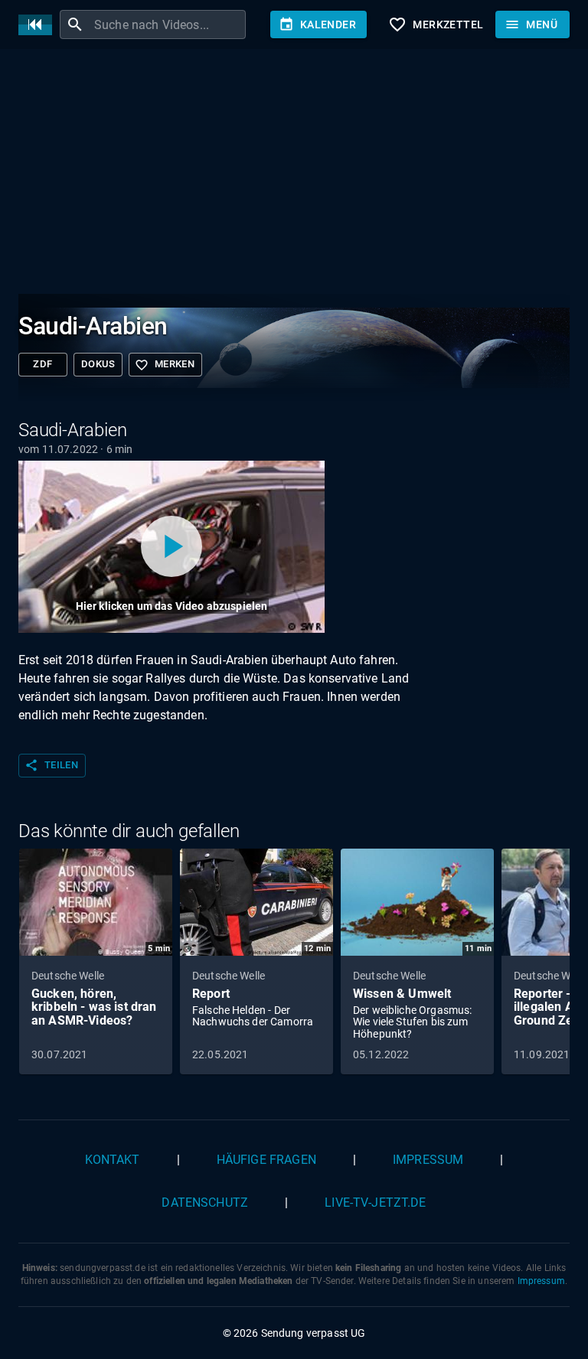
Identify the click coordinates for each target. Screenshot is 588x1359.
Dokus (98, 364)
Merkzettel (435, 24)
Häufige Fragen (266, 1159)
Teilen (51, 765)
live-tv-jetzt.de (375, 1202)
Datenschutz (205, 1202)
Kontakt (112, 1159)
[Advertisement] (294, 174)
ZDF (42, 364)
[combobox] (168, 24)
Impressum (428, 1159)
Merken (164, 365)
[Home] (39, 25)
